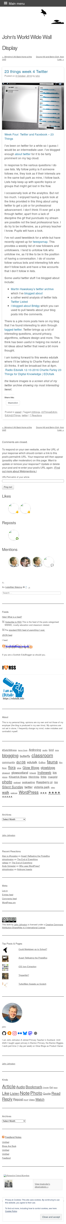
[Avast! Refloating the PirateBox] (33, 955)
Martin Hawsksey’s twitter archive (32, 289)
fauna (52, 761)
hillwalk (32, 773)
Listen (14, 1093)
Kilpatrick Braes (18, 777)
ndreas (5, 862)
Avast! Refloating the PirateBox (35, 855)
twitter (25, 415)
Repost (18, 1099)
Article (9, 1086)
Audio (20, 1086)
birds (57, 750)
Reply (7, 1099)
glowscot (6, 772)
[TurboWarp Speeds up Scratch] (33, 981)
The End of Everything (27, 859)
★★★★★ (7, 796)
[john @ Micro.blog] (9, 1033)
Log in (5, 890)
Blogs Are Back (9, 1146)
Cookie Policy (11, 1211)
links (43, 777)
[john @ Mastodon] (30, 1033)
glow (19, 768)
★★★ (43, 792)
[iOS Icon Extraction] (33, 964)
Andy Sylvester (9, 865)
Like (5, 1093)
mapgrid (52, 777)
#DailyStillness (9, 750)
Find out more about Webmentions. (31, 469)
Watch (39, 1099)
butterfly (25, 756)
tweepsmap (40, 242)
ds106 (21, 762)
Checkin (46, 1087)
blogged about (33, 293)
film (60, 762)
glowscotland (19, 772)
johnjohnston (8, 859)
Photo (36, 1093)
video (53, 787)
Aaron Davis (22, 750)
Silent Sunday (12, 786)
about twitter (23, 154)
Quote (47, 1093)
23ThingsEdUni (49, 412)
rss (56, 782)
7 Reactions (36, 415)
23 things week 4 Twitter (26, 71)
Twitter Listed (19, 302)
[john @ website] (35, 1033)
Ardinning (35, 750)
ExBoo (42, 762)
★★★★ (54, 792)
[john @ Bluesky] (25, 1033)
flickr (4, 767)
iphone (4, 777)
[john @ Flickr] (20, 1033)
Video (32, 1099)
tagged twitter (13, 329)
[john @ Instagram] (14, 1033)
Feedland (6, 1157)
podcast (17, 782)
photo (7, 781)
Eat (51, 1087)
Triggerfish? (24, 975)
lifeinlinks (34, 777)
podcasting (28, 782)
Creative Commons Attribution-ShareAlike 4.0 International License (32, 926)
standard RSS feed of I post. (27, 629)
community (8, 762)
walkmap (14, 793)
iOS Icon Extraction (27, 966)
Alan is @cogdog (10, 855)
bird (51, 750)
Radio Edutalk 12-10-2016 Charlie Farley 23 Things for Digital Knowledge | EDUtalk (32, 372)
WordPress (29, 792)
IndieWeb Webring (13, 587)
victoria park (42, 787)
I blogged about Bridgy (25, 306)
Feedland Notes (13, 1137)
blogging (10, 755)
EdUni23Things (13, 415)
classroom (42, 755)
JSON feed (7, 635)
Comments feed (9, 898)
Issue (56, 1087)
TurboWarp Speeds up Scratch (32, 983)
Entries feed (7, 894)
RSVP (26, 1100)
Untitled (5, 1142)
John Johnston (8, 835)
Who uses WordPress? (29, 865)
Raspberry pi (44, 782)
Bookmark (34, 1086)
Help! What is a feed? (12, 616)
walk (5, 792)
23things (35, 412)
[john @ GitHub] (4, 1033)
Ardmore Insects (24, 869)
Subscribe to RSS (13, 621)
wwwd (18, 412)
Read (55, 1093)
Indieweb (44, 772)
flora (12, 767)
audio (44, 750)
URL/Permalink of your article (15, 477)
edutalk (32, 762)
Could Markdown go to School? (33, 949)
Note (25, 1092)
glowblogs (48, 767)
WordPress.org (9, 902)
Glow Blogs (31, 767)
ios (55, 772)
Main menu (17, 3)
